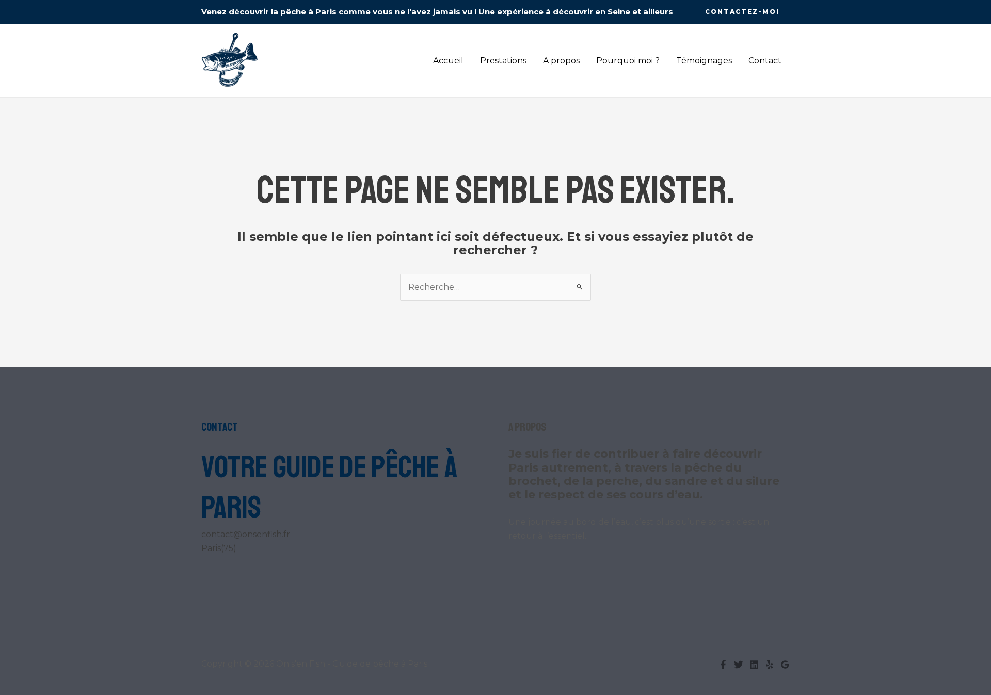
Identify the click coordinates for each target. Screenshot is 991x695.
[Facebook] (723, 664)
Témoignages (704, 61)
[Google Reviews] (785, 664)
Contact (764, 61)
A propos (561, 61)
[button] (742, 12)
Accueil (448, 61)
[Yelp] (769, 664)
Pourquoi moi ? (628, 61)
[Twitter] (738, 664)
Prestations (503, 61)
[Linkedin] (754, 664)
